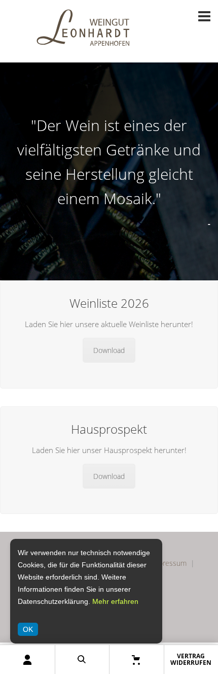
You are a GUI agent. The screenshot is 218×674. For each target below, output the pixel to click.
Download (109, 350)
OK (28, 629)
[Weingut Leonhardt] (84, 53)
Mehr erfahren (115, 601)
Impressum (169, 563)
